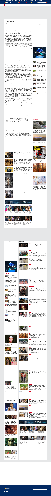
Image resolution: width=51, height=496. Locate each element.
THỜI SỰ (13, 0)
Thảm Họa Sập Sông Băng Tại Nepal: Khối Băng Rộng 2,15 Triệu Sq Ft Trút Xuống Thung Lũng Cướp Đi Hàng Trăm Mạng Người (37, 342)
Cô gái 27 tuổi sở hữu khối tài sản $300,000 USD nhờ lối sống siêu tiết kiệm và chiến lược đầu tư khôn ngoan (37, 349)
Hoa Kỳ (30, 405)
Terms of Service (12, 490)
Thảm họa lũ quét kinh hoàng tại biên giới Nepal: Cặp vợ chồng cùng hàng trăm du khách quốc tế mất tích (37, 372)
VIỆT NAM (16, 0)
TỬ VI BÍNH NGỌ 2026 (8, 0)
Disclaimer (16, 490)
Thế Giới (30, 243)
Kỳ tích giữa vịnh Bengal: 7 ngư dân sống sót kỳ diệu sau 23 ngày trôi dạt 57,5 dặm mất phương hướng (37, 253)
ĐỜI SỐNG (19, 0)
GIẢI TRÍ (37, 0)
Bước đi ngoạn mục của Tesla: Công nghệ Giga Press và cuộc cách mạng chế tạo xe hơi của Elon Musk (39, 160)
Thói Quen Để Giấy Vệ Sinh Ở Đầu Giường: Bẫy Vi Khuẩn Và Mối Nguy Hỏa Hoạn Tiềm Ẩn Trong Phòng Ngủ (37, 414)
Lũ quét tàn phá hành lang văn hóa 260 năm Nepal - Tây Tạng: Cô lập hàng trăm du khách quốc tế (39, 131)
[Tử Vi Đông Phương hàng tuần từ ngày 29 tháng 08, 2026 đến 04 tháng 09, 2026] (39, 167)
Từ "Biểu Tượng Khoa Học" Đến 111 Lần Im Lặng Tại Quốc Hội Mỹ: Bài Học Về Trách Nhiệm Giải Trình (23, 160)
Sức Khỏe (30, 384)
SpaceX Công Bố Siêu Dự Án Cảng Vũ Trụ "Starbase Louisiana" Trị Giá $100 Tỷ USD (39, 143)
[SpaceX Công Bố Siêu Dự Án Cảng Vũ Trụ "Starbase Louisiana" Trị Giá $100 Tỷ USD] (39, 137)
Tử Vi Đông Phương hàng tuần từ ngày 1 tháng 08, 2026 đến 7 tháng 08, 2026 (12, 286)
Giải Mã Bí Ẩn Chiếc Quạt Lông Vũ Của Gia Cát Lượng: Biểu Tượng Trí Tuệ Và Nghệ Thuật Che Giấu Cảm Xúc (37, 307)
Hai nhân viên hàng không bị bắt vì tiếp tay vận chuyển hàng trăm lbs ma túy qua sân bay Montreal (37, 394)
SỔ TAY (28, 0)
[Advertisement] (25, 12)
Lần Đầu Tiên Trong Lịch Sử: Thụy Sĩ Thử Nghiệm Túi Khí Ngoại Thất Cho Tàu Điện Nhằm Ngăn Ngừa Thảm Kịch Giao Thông (37, 281)
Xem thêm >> (41, 0)
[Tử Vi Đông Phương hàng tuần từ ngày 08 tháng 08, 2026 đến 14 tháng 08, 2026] (6, 301)
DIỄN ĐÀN (22, 0)
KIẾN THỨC (31, 0)
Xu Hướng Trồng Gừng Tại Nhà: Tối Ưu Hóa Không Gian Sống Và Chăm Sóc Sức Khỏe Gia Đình (41, 71)
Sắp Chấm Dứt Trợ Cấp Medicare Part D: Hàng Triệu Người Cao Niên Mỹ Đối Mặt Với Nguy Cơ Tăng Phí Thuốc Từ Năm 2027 (12, 277)
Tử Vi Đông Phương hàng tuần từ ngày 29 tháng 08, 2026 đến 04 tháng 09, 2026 (39, 174)
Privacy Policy (9, 490)
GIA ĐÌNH (35, 0)
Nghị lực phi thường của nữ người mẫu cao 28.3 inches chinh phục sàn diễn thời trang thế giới (41, 84)
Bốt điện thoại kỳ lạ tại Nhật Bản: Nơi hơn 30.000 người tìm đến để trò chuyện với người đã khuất (41, 88)
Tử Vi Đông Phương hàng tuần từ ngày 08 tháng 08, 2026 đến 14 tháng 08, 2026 (12, 301)
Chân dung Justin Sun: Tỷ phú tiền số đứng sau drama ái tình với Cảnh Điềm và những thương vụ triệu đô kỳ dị (37, 245)
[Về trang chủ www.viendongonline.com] (7, 3)
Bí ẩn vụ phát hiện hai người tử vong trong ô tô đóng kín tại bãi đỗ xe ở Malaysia (41, 62)
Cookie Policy (5, 490)
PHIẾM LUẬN (25, 0)
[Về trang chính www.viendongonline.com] (4, 0)
